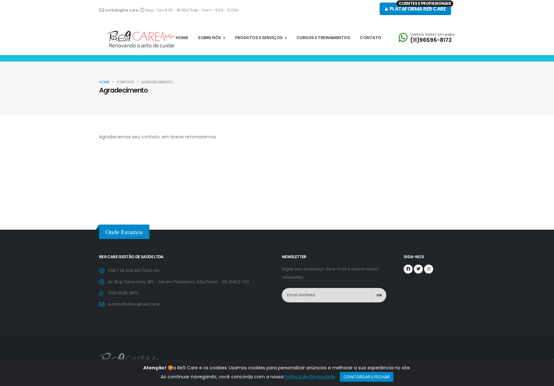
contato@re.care (122, 10)
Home (104, 82)
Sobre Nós (210, 38)
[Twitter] (418, 269)
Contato (370, 38)
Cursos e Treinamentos (323, 38)
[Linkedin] (428, 269)
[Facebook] (408, 269)
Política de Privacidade (310, 377)
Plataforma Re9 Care (419, 7)
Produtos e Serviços (259, 38)
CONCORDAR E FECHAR (366, 377)
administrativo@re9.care (134, 304)
